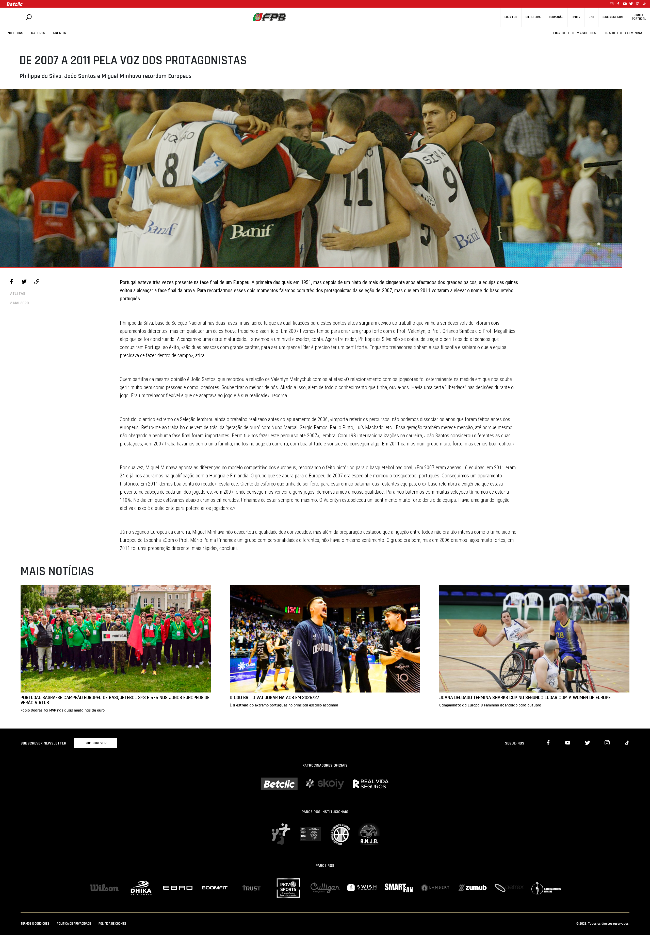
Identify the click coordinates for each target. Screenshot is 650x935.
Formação (556, 17)
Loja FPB (511, 17)
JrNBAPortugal (639, 17)
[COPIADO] (36, 282)
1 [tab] (598, 244)
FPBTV (576, 17)
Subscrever (96, 743)
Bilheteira (533, 17)
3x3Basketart (613, 17)
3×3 (591, 17)
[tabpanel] (311, 178)
